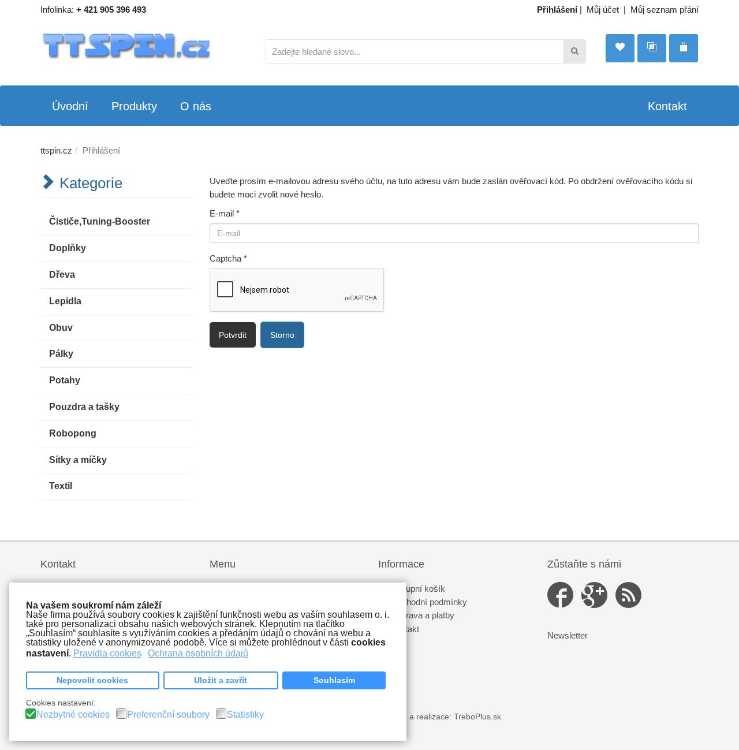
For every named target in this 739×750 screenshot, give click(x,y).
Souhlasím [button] (334, 680)
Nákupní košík (417, 589)
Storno (282, 334)
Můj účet (603, 9)
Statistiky (245, 714)
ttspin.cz (56, 150)
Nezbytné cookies (73, 714)
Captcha (228, 258)
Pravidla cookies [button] (107, 653)
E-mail (225, 213)
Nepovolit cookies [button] (92, 680)
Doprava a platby (422, 615)
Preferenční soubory (168, 714)
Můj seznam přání (664, 9)
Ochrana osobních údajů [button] (198, 653)
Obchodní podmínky (428, 602)
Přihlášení (557, 9)
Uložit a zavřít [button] (220, 680)
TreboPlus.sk (477, 716)
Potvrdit (233, 334)
